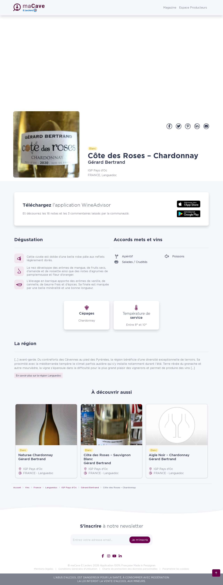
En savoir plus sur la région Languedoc (38, 375)
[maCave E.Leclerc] (29, 7)
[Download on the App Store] (188, 203)
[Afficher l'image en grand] (46, 144)
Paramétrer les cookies (176, 569)
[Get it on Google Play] (188, 213)
